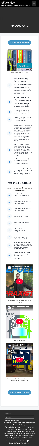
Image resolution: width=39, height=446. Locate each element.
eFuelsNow (8, 2)
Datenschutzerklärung (12, 420)
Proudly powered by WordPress (16, 441)
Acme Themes (25, 443)
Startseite (8, 414)
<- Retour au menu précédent (19, 42)
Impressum (8, 417)
